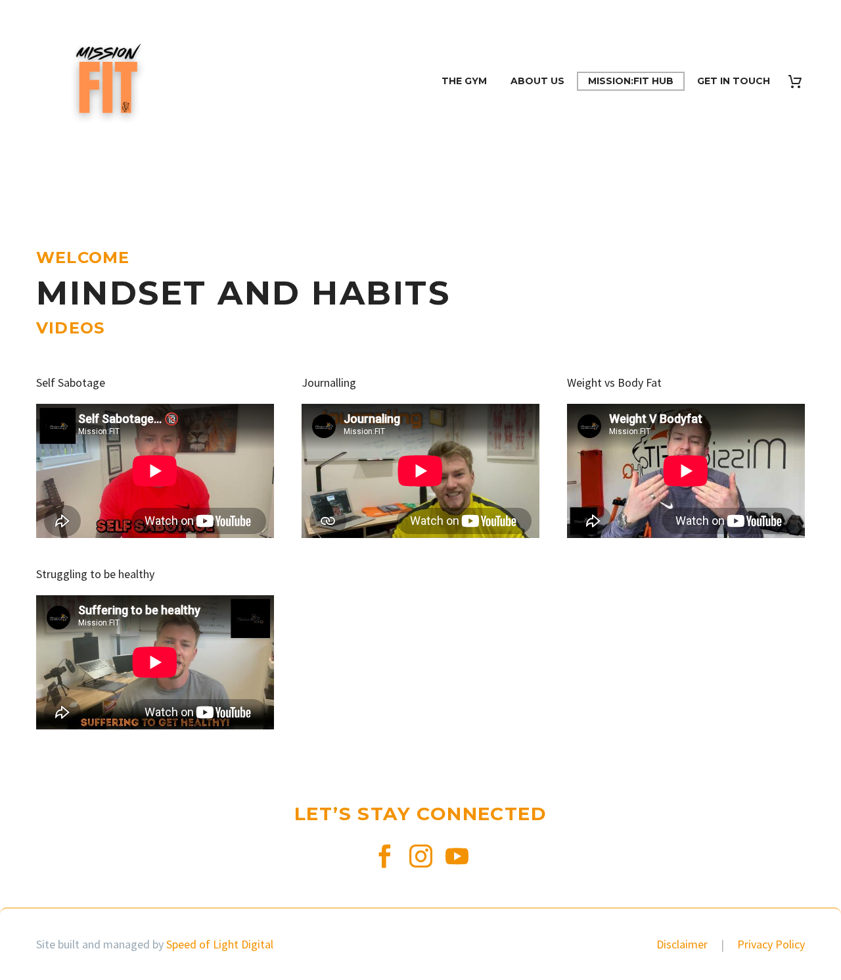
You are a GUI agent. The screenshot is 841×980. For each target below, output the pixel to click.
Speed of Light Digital (219, 944)
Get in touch (733, 81)
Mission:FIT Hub (630, 81)
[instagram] (420, 856)
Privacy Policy (771, 944)
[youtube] (456, 856)
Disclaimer (683, 944)
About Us (537, 81)
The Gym (464, 81)
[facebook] (384, 856)
